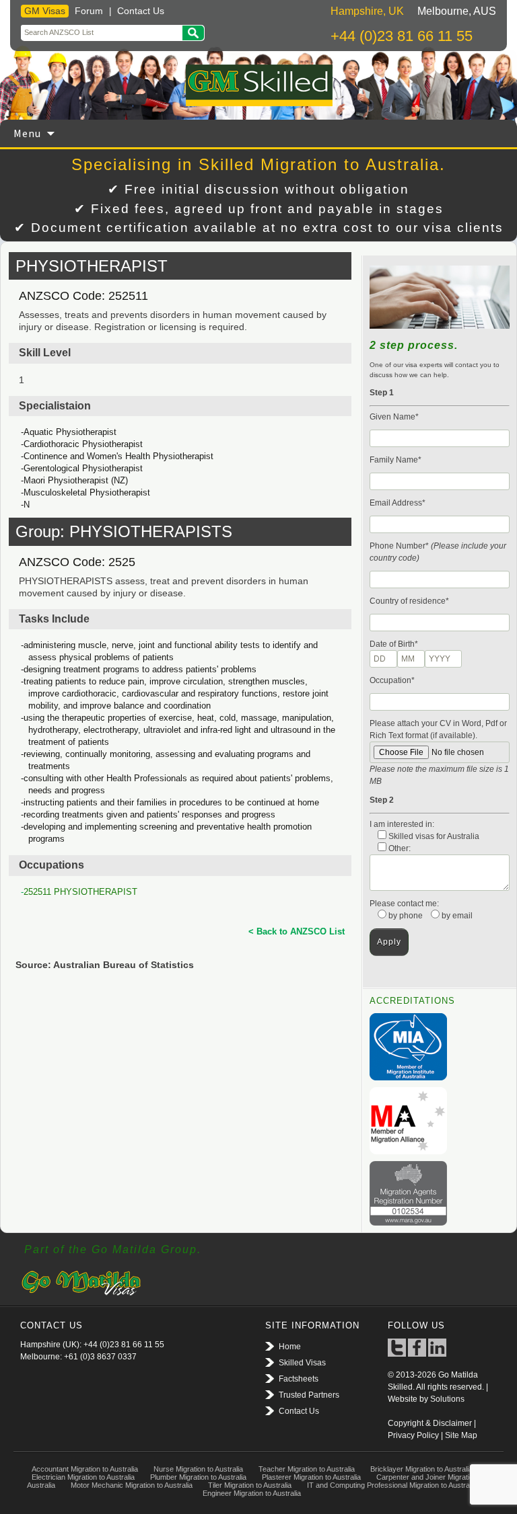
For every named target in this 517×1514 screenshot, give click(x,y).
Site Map (461, 1435)
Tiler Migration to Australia (249, 1485)
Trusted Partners (309, 1395)
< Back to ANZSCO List (296, 931)
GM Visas (44, 10)
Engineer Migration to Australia (252, 1493)
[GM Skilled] (258, 85)
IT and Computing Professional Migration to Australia (392, 1485)
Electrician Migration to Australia (83, 1477)
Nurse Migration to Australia (198, 1469)
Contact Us (140, 10)
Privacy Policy (413, 1435)
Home (290, 1346)
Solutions (447, 1399)
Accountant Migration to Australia (85, 1469)
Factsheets (298, 1379)
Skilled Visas (302, 1362)
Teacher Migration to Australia (306, 1469)
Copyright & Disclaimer (430, 1423)
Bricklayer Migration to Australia (421, 1469)
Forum (89, 10)
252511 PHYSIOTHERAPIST (80, 892)
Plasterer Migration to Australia (311, 1477)
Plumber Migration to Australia (198, 1477)
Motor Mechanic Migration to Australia (132, 1485)
